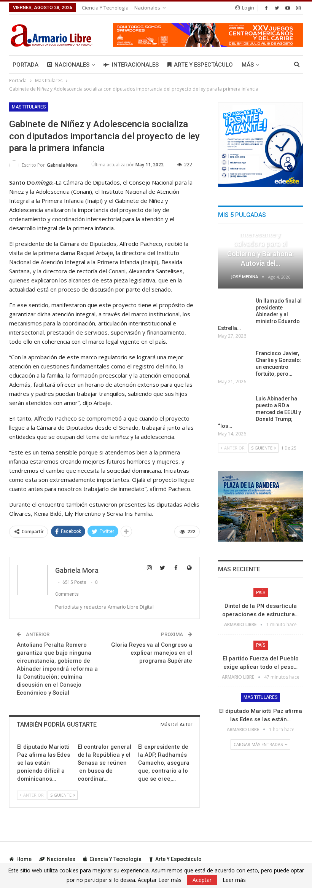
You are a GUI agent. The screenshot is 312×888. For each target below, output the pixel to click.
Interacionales (135, 64)
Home (24, 859)
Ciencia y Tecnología (105, 7)
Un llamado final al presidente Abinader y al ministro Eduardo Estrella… (260, 314)
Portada (25, 64)
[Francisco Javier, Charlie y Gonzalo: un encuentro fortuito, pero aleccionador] (234, 362)
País (260, 592)
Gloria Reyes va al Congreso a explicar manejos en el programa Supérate (151, 652)
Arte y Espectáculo (203, 64)
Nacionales (147, 7)
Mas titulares (29, 107)
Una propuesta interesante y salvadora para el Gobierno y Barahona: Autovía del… (260, 244)
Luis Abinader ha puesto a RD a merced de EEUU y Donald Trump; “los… (259, 412)
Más (248, 64)
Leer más (234, 880)
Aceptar (202, 879)
